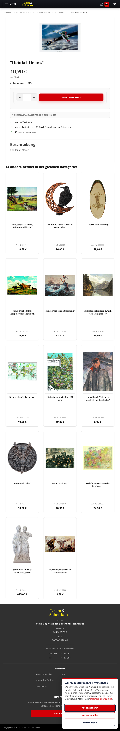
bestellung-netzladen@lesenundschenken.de (60, 623)
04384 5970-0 (60, 631)
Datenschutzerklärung (101, 698)
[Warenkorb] (114, 4)
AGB (63, 674)
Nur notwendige (90, 715)
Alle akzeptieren (90, 707)
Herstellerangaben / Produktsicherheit (35, 115)
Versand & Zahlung (45, 680)
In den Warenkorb (71, 97)
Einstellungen (90, 722)
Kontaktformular (44, 674)
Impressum (41, 686)
